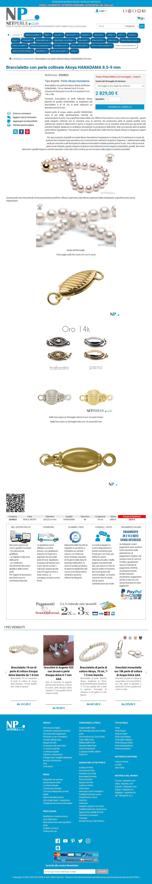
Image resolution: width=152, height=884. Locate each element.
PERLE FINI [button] (112, 40)
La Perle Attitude (50, 785)
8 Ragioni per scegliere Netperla (57, 757)
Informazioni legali (51, 728)
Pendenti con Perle (87, 773)
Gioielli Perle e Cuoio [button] (129, 40)
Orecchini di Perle (87, 770)
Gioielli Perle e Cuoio (88, 797)
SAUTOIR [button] (131, 35)
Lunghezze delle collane (90, 751)
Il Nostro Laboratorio (52, 754)
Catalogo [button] (16, 35)
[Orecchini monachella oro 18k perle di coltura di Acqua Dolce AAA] (128, 650)
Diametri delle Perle (87, 745)
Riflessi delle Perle (87, 742)
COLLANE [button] (57, 35)
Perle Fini (83, 754)
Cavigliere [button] (26, 40)
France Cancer (121, 761)
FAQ (45, 763)
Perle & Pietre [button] (97, 40)
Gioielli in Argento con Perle (91, 806)
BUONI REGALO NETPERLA (91, 821)
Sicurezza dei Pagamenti (54, 734)
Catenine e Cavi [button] (60, 45)
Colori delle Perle (86, 739)
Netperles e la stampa (53, 779)
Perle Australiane (123, 737)
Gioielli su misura (50, 828)
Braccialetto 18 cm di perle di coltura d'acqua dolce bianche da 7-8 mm (24, 671)
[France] (125, 11)
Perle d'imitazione (87, 748)
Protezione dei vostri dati (54, 745)
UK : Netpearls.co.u (124, 795)
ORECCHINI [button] (98, 35)
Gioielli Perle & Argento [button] (101, 45)
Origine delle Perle (87, 728)
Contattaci (48, 766)
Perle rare (83, 803)
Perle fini (83, 800)
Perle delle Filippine (123, 739)
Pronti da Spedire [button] (33, 35)
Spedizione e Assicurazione (55, 816)
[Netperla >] (8, 59)
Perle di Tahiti (121, 734)
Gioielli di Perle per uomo (90, 794)
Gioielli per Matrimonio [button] (125, 45)
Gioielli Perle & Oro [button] (79, 45)
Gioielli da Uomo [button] (19, 45)
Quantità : (100, 99)
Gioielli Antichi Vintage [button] (21, 51)
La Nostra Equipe (51, 751)
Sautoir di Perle (86, 782)
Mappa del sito (50, 742)
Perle (117, 728)
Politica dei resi (50, 831)
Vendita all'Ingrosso (52, 739)
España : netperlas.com (126, 786)
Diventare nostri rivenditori (55, 737)
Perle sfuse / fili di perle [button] (63, 40)
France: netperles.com (125, 780)
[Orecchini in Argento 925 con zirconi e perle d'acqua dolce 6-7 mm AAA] (58, 650)
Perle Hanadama (122, 748)
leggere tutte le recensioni (24, 117)
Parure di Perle (85, 779)
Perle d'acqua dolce (124, 742)
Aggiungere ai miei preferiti (25, 121)
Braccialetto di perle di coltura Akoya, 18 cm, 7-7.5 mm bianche (93, 671)
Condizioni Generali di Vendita (56, 731)
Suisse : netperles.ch (124, 789)
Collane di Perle (86, 767)
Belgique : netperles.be (125, 792)
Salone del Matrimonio (53, 797)
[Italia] (134, 11)
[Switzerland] (139, 11)
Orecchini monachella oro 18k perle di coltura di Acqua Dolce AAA (128, 671)
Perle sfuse (84, 788)
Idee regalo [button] (41, 51)
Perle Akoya (120, 731)
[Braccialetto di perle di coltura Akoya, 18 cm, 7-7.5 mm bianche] (93, 650)
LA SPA (118, 764)
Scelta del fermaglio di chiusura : (110, 81)
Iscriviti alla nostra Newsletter (62, 865)
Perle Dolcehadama (124, 745)
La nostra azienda (51, 748)
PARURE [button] (110, 35)
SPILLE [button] (14, 40)
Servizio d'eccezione (52, 760)
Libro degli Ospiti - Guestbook (56, 800)
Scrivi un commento (22, 113)
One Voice (119, 767)
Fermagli (83, 818)
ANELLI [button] (120, 35)
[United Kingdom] (130, 11)
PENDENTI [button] (85, 35)
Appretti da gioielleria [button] (40, 45)
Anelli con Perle (86, 785)
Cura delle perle (50, 819)
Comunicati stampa (52, 788)
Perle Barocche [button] (42, 40)
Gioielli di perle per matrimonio (92, 809)
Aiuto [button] (73, 51)
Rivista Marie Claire (52, 782)
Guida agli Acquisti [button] (58, 51)
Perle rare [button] (82, 40)
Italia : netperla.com (124, 783)
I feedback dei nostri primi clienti (57, 803)
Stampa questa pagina (23, 125)
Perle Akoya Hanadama (75, 81)
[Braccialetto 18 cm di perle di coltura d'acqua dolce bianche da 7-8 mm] (23, 650)
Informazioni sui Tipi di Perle (92, 737)
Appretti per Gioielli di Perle (91, 812)
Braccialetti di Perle (87, 776)
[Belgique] (144, 11)
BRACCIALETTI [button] (71, 35)
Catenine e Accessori (88, 815)
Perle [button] (47, 35)
